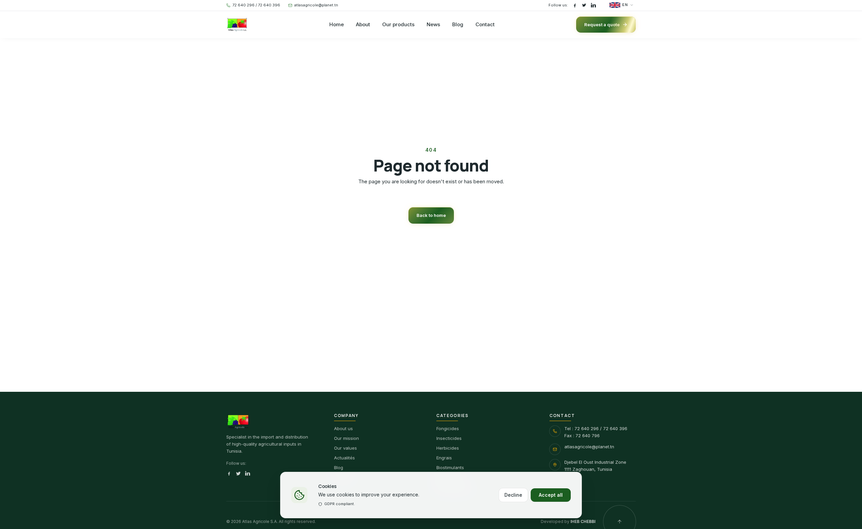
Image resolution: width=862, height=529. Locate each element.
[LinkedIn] (593, 5)
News (433, 24)
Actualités (344, 457)
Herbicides (447, 448)
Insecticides (449, 438)
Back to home (431, 215)
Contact (485, 24)
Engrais (444, 457)
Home (336, 24)
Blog (457, 24)
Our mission (346, 438)
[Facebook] (574, 5)
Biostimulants (450, 467)
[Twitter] (584, 5)
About (363, 24)
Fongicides (447, 428)
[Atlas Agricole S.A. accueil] (237, 24)
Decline (513, 495)
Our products (398, 24)
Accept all (551, 495)
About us (343, 428)
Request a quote (602, 24)
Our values (345, 448)
